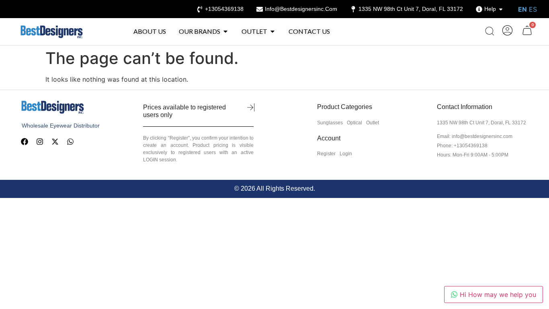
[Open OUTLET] (272, 31)
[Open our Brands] (225, 31)
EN (522, 9)
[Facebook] (24, 141)
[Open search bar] (489, 31)
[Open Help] (501, 9)
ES (533, 9)
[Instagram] (39, 141)
